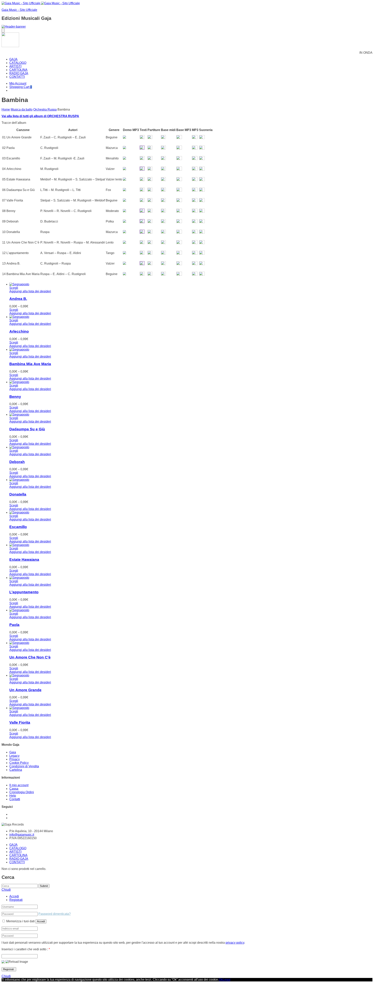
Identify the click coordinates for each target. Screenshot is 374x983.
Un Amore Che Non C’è (30, 657)
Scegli (13, 287)
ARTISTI (15, 66)
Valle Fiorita (19, 722)
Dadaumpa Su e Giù (27, 429)
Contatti (14, 799)
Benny (15, 397)
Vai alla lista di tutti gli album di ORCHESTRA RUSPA (40, 116)
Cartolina (15, 769)
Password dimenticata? (54, 913)
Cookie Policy (19, 762)
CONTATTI (17, 76)
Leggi (226, 979)
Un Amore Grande (25, 690)
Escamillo (18, 527)
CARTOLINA (18, 69)
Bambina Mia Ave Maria (30, 364)
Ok (221, 979)
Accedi (14, 896)
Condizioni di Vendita (24, 766)
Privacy (14, 759)
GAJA (13, 59)
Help (12, 795)
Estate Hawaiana (24, 559)
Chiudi (6, 976)
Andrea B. (18, 299)
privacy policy (235, 942)
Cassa (13, 788)
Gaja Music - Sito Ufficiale (19, 9)
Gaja (12, 752)
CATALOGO (17, 62)
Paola (14, 625)
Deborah (17, 462)
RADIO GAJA (18, 73)
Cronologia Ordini (21, 792)
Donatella (17, 494)
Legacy (14, 755)
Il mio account (18, 785)
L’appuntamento (24, 592)
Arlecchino (19, 331)
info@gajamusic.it (21, 834)
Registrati (16, 899)
